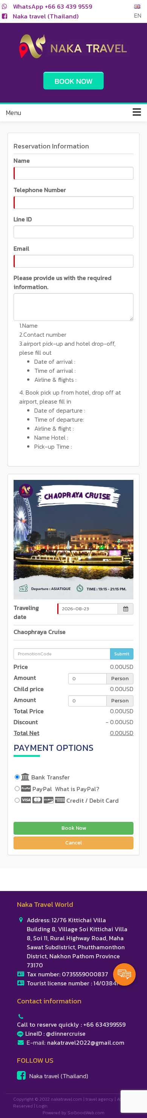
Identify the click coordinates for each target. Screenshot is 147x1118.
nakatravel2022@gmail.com (85, 1042)
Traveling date (26, 612)
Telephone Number (40, 189)
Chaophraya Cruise (40, 631)
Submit (121, 654)
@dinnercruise (66, 1033)
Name (22, 160)
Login (41, 1106)
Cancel (73, 843)
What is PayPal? (77, 788)
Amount (25, 677)
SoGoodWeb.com (85, 1112)
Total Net (26, 732)
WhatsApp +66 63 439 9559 (52, 6)
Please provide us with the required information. (63, 282)
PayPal (65, 788)
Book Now (73, 828)
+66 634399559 (104, 1024)
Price (21, 666)
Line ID (23, 219)
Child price (29, 688)
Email (21, 248)
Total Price (29, 711)
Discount (26, 721)
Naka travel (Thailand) (46, 16)
